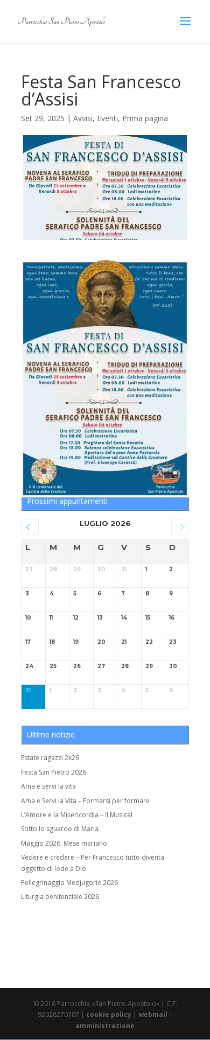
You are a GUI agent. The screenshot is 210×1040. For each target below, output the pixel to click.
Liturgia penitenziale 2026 (60, 896)
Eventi (107, 118)
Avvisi (83, 118)
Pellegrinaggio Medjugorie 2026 (69, 882)
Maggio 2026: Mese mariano (64, 843)
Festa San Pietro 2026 (53, 772)
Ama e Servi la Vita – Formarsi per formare (85, 800)
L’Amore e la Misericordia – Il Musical (76, 814)
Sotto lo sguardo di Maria (60, 828)
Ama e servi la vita (48, 786)
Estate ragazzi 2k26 (50, 757)
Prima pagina (145, 118)
